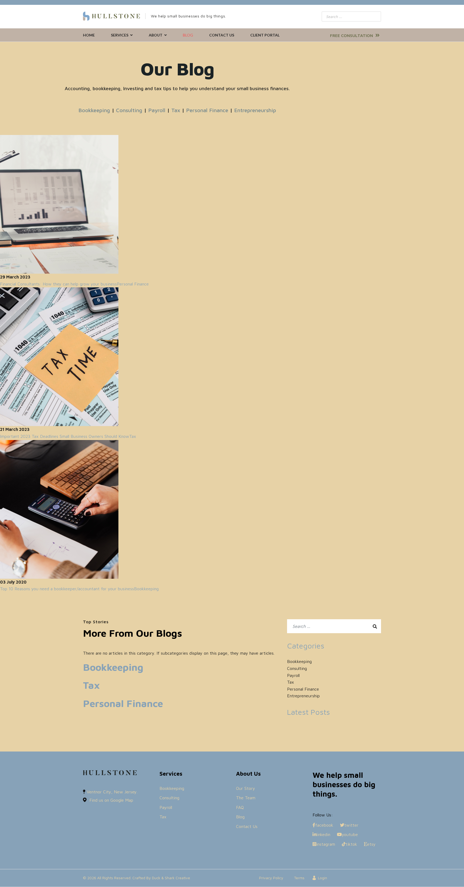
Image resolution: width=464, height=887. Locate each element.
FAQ (240, 807)
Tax (175, 110)
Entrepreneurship (255, 110)
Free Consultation (352, 35)
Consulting (129, 110)
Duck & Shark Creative (171, 877)
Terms (299, 877)
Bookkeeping (94, 110)
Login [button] (322, 877)
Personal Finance (207, 110)
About (155, 35)
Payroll (156, 110)
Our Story (245, 788)
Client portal (265, 35)
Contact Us (221, 35)
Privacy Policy (271, 877)
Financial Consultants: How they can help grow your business (58, 283)
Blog (188, 35)
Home (89, 35)
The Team (245, 797)
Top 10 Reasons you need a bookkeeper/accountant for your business (67, 588)
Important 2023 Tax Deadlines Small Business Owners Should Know (64, 436)
